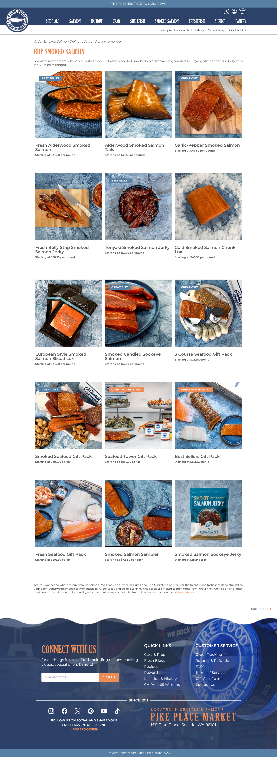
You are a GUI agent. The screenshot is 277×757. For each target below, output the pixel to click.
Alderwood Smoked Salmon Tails (134, 147)
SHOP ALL (52, 21)
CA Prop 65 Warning (162, 685)
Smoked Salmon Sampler (132, 554)
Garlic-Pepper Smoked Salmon (207, 145)
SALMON (75, 21)
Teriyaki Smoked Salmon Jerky (137, 247)
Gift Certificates (209, 679)
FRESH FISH (197, 21)
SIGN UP (109, 677)
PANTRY (241, 21)
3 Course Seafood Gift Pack (203, 354)
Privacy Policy (117, 753)
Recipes (167, 30)
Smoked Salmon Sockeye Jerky (208, 554)
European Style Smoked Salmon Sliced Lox (60, 356)
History (198, 30)
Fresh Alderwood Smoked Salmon (62, 147)
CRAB (116, 21)
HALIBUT (97, 21)
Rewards (183, 30)
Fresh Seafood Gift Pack (60, 554)
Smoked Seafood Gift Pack (63, 456)
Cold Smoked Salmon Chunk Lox (205, 249)
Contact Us (237, 30)
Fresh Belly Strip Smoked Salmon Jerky (62, 249)
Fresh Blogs (154, 660)
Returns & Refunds (212, 660)
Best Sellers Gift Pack (197, 456)
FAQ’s (201, 666)
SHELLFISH (137, 21)
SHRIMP (220, 21)
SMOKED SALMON (167, 21)
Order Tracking (209, 654)
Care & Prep (216, 30)
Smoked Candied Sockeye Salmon (133, 356)
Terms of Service (210, 672)
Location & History (160, 679)
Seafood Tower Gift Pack (131, 456)
